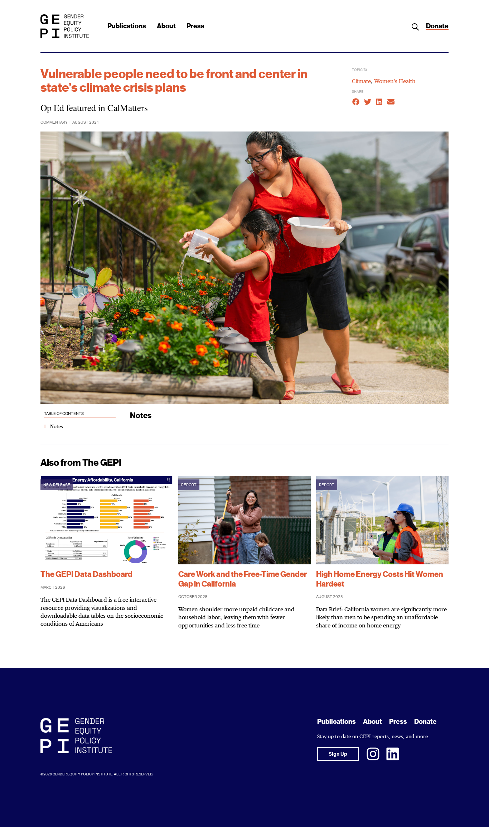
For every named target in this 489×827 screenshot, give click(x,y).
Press (195, 26)
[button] (356, 102)
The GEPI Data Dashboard (86, 574)
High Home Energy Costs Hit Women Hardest (379, 579)
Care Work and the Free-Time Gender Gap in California (242, 579)
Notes (56, 426)
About (166, 26)
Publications (126, 26)
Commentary (54, 122)
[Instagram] (373, 754)
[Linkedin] (393, 754)
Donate (437, 26)
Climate (361, 81)
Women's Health (395, 81)
